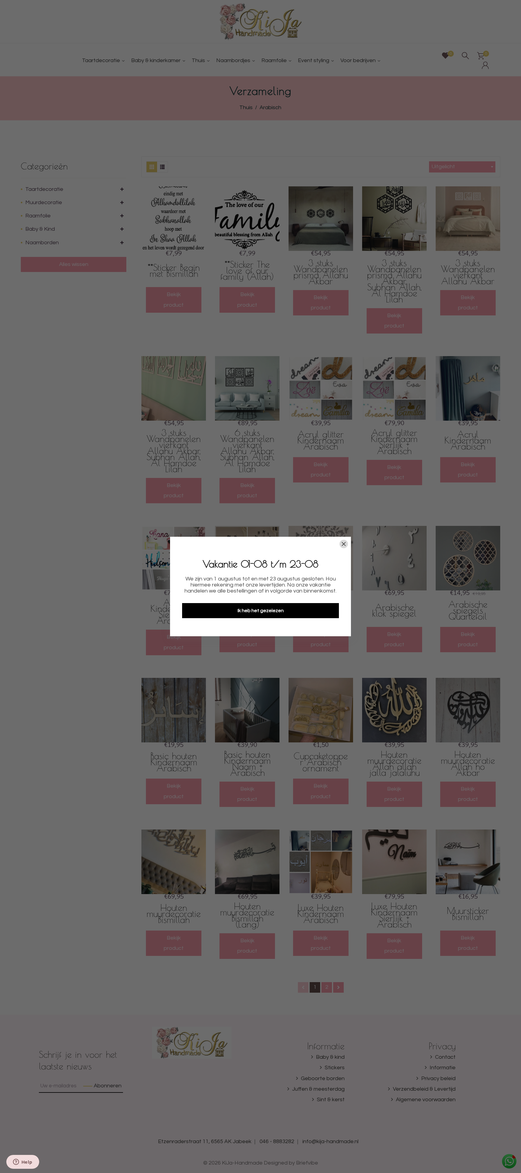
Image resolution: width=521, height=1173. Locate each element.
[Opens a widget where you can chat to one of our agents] (22, 1162)
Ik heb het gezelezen (261, 610)
